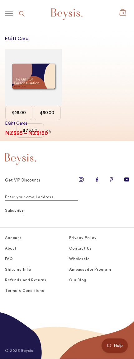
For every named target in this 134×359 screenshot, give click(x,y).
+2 (48, 132)
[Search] (22, 13)
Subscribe (14, 210)
